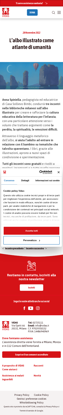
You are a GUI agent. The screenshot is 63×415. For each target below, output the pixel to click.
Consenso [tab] (9, 180)
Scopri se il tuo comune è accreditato (31, 354)
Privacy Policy (21, 395)
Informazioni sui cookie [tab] (47, 180)
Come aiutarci (9, 369)
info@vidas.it (42, 325)
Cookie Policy (41, 395)
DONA (32, 12)
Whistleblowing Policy (32, 402)
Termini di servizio (26, 411)
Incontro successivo (35, 248)
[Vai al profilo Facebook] (24, 308)
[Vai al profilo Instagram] (38, 308)
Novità (37, 375)
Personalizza (29, 240)
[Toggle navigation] (59, 12)
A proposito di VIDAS (13, 365)
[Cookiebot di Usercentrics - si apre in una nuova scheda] (39, 172)
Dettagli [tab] (25, 180)
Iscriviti (31, 287)
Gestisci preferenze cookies (31, 398)
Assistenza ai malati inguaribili (13, 377)
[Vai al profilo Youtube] (31, 308)
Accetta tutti (31, 230)
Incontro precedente (14, 248)
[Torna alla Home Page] (5, 12)
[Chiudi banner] (59, 172)
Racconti (38, 365)
